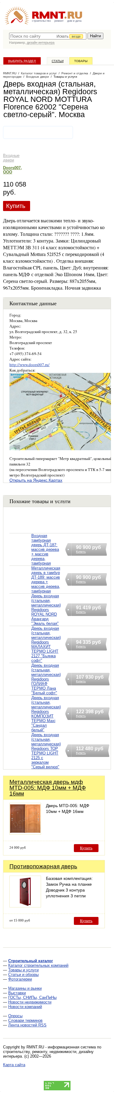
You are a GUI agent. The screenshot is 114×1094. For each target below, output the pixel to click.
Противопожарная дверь (43, 866)
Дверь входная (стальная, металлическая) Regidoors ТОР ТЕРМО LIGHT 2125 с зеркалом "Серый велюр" (46, 750)
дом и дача (74, 20)
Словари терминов (25, 1020)
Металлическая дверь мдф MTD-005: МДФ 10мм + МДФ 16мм (47, 788)
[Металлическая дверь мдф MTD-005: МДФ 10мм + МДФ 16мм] (25, 833)
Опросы (15, 1016)
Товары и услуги (23, 970)
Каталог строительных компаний (38, 965)
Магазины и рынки (25, 988)
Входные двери (11, 157)
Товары (81, 61)
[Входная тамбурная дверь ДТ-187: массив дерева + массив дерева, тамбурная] (20, 557)
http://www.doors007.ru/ (29, 364)
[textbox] (47, 36)
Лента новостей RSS (27, 1025)
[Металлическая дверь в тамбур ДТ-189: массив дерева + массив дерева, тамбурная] (20, 587)
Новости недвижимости (29, 1002)
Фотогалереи (20, 979)
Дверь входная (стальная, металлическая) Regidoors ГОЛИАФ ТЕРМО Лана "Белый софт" (46, 679)
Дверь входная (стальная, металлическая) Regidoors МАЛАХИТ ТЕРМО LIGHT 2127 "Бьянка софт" (46, 644)
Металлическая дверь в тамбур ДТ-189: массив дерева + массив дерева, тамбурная (45, 579)
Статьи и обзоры (23, 974)
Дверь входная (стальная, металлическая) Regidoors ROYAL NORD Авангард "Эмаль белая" (46, 610)
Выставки (17, 993)
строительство (41, 20)
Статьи (58, 61)
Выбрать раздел (22, 61)
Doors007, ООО (12, 169)
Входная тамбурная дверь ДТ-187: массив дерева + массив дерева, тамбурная (45, 549)
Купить (15, 205)
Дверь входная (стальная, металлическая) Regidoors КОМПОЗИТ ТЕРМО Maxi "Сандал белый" (46, 713)
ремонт (59, 20)
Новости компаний (25, 1006)
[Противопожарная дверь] (25, 905)
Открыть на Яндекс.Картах (35, 480)
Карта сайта (14, 1064)
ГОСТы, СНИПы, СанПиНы (32, 997)
